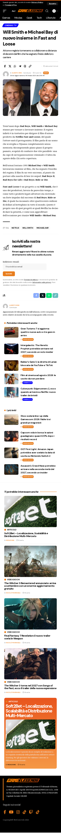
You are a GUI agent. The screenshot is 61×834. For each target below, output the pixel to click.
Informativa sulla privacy (41, 282)
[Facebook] (5, 812)
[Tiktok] (37, 812)
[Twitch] (31, 812)
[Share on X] (10, 66)
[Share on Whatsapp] (15, 66)
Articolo (13, 701)
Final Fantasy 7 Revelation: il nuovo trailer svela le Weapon (27, 637)
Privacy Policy (37, 2)
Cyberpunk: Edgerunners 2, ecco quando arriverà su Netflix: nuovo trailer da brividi (38, 392)
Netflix (15, 228)
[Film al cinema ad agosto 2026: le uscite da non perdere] (11, 379)
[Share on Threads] (25, 66)
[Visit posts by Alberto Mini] (5, 306)
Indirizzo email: (11, 261)
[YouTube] (11, 812)
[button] (52, 3)
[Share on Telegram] (20, 66)
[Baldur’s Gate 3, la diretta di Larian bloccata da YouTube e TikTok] (11, 365)
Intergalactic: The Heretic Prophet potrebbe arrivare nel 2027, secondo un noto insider (37, 348)
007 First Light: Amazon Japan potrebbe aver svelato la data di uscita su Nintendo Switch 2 (38, 452)
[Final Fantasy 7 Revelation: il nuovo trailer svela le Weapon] (30, 614)
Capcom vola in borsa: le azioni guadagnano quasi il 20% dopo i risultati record (37, 436)
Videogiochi (28, 339)
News (46, 73)
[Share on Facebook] (5, 66)
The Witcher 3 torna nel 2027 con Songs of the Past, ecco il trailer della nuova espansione (30, 687)
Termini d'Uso (11, 5)
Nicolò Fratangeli (13, 593)
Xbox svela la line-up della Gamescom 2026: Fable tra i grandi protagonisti (36, 419)
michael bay (43, 228)
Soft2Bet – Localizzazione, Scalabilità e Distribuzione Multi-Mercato (29, 711)
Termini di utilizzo (31, 280)
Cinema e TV (10, 25)
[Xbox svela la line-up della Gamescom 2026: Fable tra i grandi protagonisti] (11, 419)
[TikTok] (24, 812)
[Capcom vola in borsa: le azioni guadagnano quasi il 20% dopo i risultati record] (11, 436)
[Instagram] (18, 812)
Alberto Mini (17, 73)
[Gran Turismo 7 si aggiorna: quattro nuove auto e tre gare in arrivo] (11, 332)
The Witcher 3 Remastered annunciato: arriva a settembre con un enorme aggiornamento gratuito (30, 586)
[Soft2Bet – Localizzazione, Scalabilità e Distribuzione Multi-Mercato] (30, 734)
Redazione (12, 765)
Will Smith (27, 228)
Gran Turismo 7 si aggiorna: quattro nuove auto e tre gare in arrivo (38, 332)
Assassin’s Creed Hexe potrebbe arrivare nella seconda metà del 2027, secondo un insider (38, 469)
